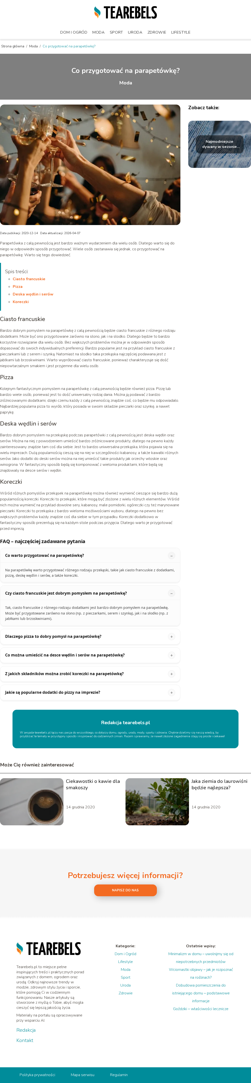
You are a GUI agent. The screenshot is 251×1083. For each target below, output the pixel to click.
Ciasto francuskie (29, 279)
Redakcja (26, 1030)
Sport (116, 32)
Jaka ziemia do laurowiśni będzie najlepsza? (219, 784)
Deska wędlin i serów (33, 294)
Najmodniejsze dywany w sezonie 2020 (219, 144)
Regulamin (119, 1075)
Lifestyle (181, 32)
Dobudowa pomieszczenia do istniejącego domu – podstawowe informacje (201, 993)
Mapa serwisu (82, 1075)
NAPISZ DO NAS (125, 890)
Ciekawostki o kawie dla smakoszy (93, 784)
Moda (98, 32)
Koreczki (21, 302)
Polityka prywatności (37, 1075)
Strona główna (13, 46)
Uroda (135, 32)
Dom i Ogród (74, 32)
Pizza (18, 286)
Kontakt (24, 1040)
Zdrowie (157, 32)
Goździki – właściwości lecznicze (200, 1009)
